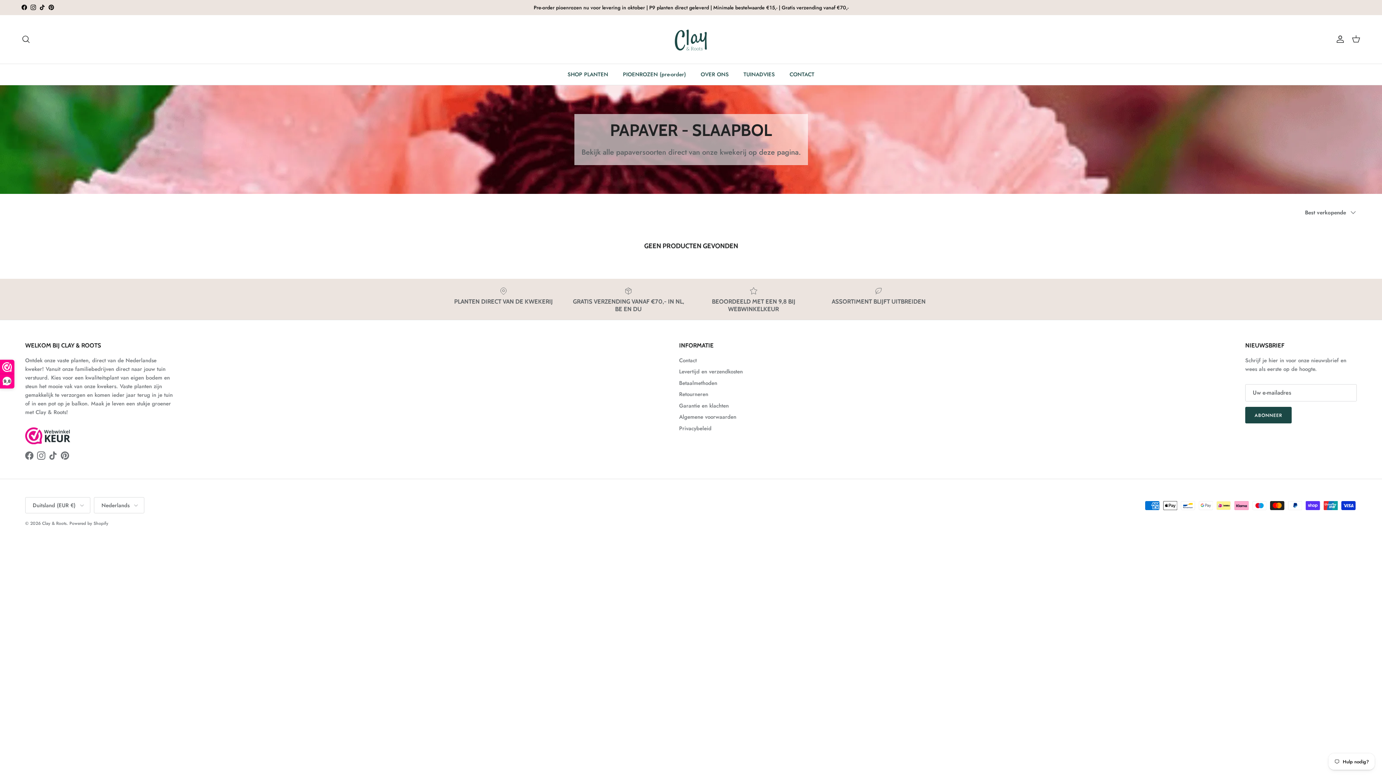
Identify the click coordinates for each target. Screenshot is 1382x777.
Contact (688, 360)
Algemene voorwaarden (707, 417)
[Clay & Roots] (691, 39)
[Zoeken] (26, 39)
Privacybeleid (695, 428)
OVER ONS (715, 74)
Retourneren (693, 394)
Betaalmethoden (698, 383)
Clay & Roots (54, 523)
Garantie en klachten (704, 406)
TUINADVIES (759, 74)
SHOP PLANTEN (588, 74)
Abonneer (1268, 415)
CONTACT (802, 74)
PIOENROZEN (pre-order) (654, 74)
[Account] (1339, 39)
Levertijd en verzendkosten (711, 372)
